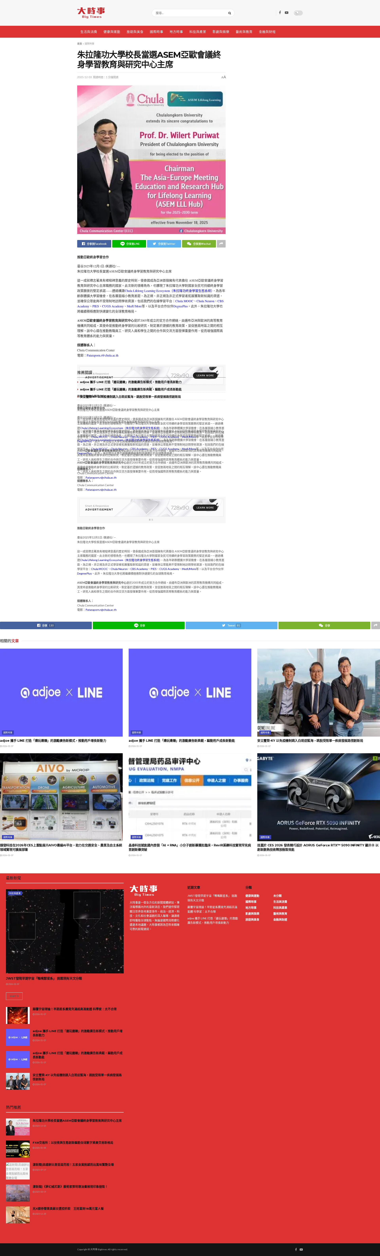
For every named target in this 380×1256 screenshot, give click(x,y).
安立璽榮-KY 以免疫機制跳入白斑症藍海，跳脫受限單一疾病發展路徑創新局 (130, 397)
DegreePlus (180, 306)
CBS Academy (139, 437)
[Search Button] (230, 13)
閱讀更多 (14, 996)
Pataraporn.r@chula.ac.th (102, 355)
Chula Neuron (205, 301)
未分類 (277, 895)
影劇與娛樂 (221, 31)
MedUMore (134, 306)
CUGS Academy (113, 306)
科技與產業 (197, 31)
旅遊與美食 (135, 31)
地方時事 (176, 31)
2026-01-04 (40, 1147)
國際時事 (156, 31)
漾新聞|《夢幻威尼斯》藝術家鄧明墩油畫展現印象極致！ (70, 1186)
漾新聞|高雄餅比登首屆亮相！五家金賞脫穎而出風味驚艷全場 (73, 1164)
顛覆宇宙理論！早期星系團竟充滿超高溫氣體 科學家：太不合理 (75, 1009)
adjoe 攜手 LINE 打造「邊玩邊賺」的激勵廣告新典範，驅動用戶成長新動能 (131, 389)
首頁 (79, 43)
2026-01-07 (7, 746)
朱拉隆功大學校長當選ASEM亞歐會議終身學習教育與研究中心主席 (77, 1120)
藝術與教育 (244, 31)
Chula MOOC (184, 301)
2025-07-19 (40, 1169)
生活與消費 (88, 31)
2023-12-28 (40, 1213)
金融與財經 (267, 31)
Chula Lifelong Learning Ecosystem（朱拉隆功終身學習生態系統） (169, 291)
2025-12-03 (84, 77)
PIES (95, 306)
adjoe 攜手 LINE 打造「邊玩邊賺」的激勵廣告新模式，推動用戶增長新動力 (131, 382)
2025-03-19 (40, 1191)
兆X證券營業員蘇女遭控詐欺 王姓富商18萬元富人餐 (68, 1208)
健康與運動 (112, 31)
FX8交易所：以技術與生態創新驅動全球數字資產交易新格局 (73, 1142)
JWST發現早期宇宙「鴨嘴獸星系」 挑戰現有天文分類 (44, 978)
